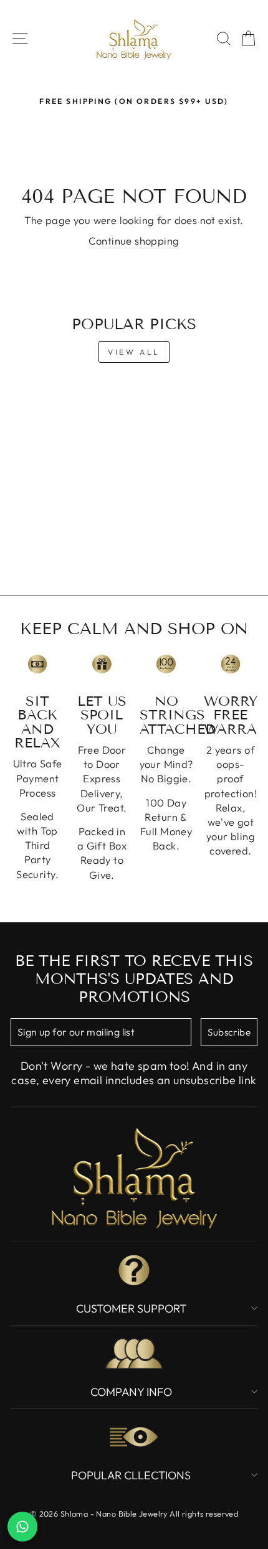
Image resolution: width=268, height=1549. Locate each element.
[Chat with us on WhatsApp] (22, 1527)
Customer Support (131, 1308)
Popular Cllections (131, 1475)
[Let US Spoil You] (101, 664)
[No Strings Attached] (166, 664)
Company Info (131, 1392)
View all (134, 352)
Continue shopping (134, 240)
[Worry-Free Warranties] (230, 664)
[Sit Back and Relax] (37, 664)
